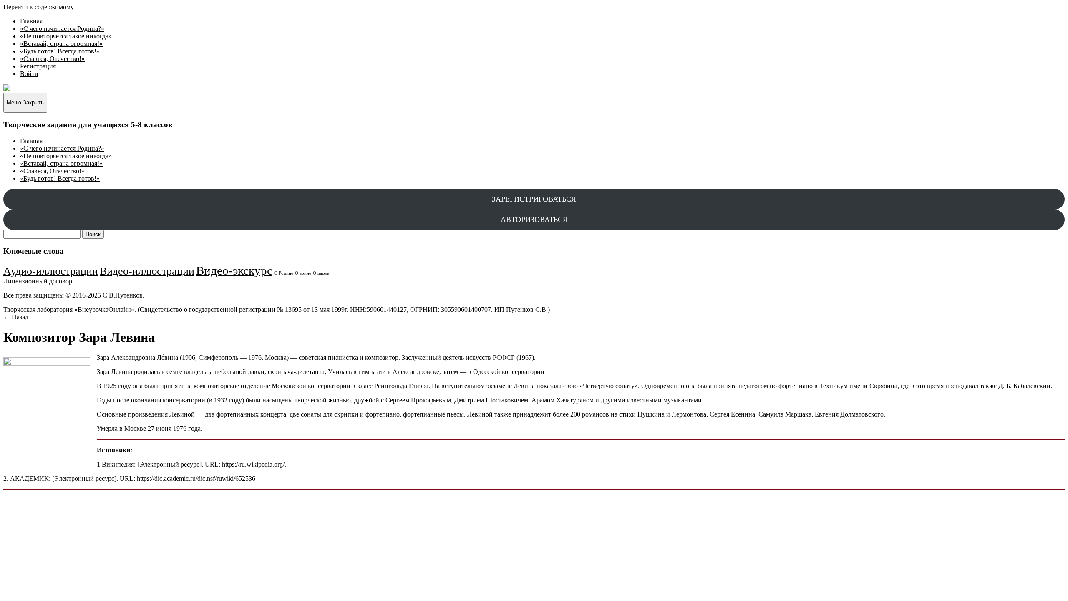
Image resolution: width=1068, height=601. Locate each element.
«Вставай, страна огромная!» (61, 43)
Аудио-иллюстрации (50, 271)
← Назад (15, 317)
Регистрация (38, 66)
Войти (29, 73)
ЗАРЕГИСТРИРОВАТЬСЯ (534, 199)
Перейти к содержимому (38, 6)
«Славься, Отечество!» (52, 58)
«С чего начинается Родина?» (62, 28)
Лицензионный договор (37, 281)
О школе (321, 273)
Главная (31, 21)
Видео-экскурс (234, 270)
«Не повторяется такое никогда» (66, 36)
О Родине (283, 273)
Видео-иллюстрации (147, 271)
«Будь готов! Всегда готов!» (60, 51)
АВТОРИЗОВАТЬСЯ (534, 219)
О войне (303, 273)
